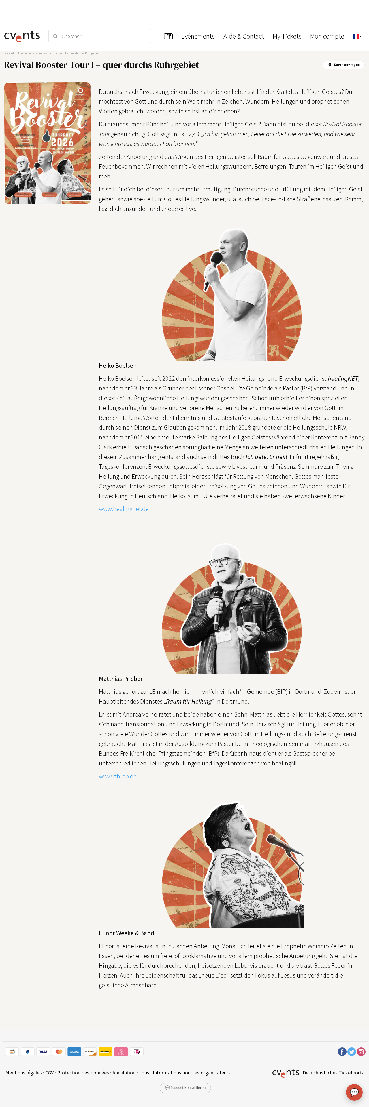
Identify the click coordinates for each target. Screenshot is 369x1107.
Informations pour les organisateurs (192, 1072)
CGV (49, 1072)
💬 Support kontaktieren (185, 1088)
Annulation (123, 1072)
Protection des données (83, 1072)
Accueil (9, 53)
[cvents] (22, 36)
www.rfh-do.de (118, 776)
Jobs (144, 1072)
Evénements (26, 53)
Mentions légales (23, 1072)
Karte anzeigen (347, 64)
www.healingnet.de (124, 509)
